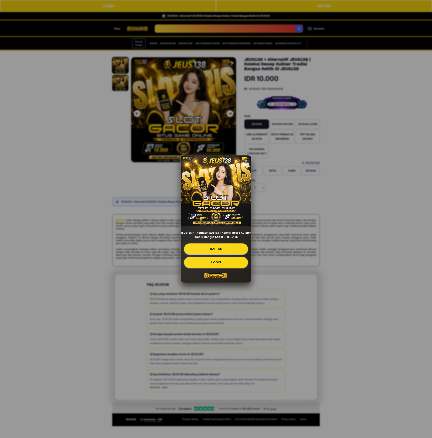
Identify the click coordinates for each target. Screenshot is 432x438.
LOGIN (216, 262)
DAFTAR (216, 249)
